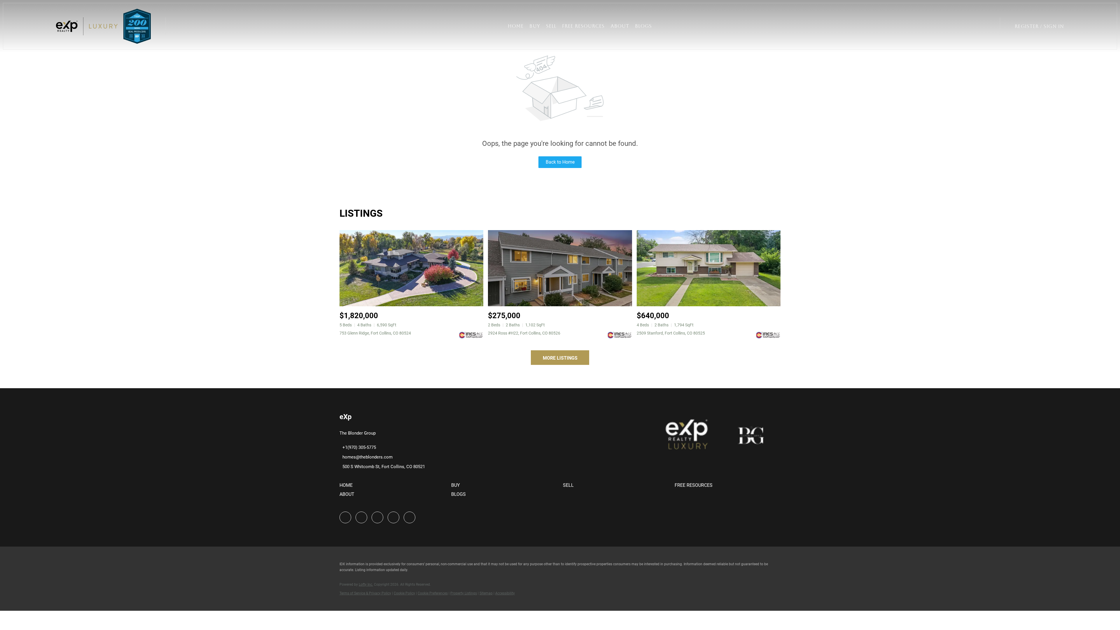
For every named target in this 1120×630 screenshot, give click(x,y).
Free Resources (583, 26)
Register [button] (1027, 26)
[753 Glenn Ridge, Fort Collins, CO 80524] (411, 268)
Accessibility (505, 593)
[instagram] (377, 517)
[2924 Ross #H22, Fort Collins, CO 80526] (560, 268)
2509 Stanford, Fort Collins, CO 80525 (671, 333)
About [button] (620, 26)
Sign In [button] (1054, 26)
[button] (87, 26)
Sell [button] (551, 26)
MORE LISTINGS (560, 358)
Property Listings (463, 593)
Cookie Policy (404, 593)
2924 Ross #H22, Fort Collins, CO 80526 (524, 333)
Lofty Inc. (366, 584)
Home (516, 26)
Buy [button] (534, 26)
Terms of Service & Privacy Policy (365, 593)
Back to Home (560, 162)
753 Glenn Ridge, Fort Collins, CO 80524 (375, 333)
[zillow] (361, 517)
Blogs (643, 26)
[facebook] (345, 517)
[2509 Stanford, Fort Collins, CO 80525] (708, 268)
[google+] (409, 517)
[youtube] (393, 517)
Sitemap (486, 593)
